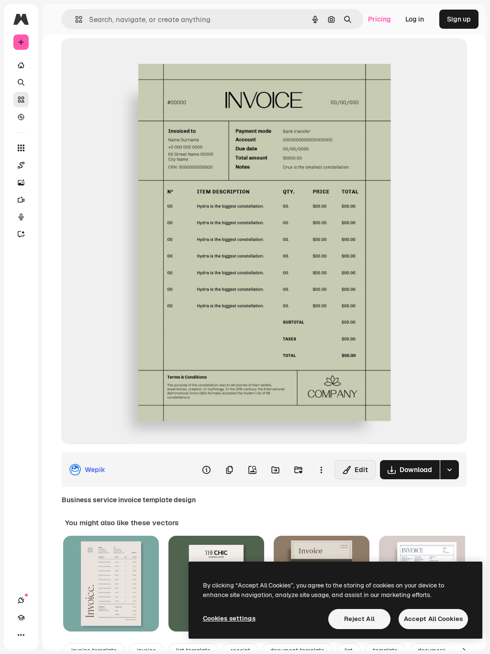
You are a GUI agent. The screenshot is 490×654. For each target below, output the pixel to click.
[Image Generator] (21, 182)
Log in (414, 19)
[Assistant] (21, 234)
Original (122, 56)
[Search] (21, 82)
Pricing (379, 19)
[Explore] (21, 116)
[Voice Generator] (21, 217)
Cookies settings (229, 618)
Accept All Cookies (433, 619)
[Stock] (21, 99)
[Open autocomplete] (75, 19)
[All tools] (21, 148)
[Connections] (21, 600)
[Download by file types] (449, 469)
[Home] (21, 65)
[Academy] (21, 617)
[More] (21, 635)
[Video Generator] (21, 199)
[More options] (321, 469)
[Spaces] (21, 165)
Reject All (359, 619)
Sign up (459, 19)
